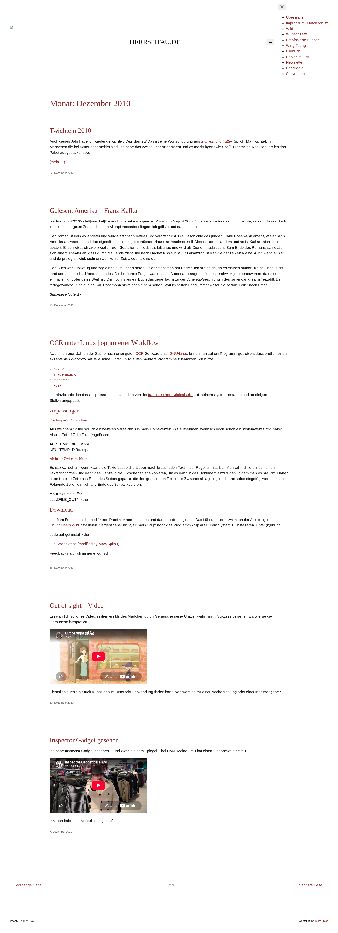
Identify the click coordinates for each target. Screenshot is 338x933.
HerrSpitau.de (155, 42)
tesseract (61, 380)
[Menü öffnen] (270, 42)
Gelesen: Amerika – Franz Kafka (93, 210)
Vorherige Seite (25, 885)
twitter (227, 141)
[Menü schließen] (282, 7)
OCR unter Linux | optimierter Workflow (104, 343)
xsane (59, 369)
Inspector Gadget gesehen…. (88, 740)
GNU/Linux (179, 353)
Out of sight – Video (77, 605)
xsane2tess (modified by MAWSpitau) (88, 544)
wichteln (207, 141)
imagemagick (65, 374)
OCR (139, 353)
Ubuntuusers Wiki (64, 525)
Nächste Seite (313, 885)
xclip (57, 385)
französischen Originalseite (170, 395)
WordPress (321, 920)
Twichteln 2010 (70, 130)
